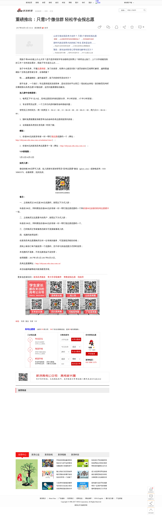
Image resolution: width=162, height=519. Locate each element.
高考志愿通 (30, 329)
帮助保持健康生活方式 (99, 466)
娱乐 (57, 2)
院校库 (81, 277)
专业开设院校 (39, 362)
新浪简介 (43, 498)
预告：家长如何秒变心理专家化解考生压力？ (73, 50)
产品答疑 (119, 498)
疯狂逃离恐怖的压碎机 (99, 474)
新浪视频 (62, 454)
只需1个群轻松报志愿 (87, 36)
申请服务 (91, 354)
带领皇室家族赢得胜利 (64, 460)
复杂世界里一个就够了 (64, 477)
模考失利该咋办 (73, 53)
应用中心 (22, 454)
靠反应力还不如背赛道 (64, 463)
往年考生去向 (39, 363)
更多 (90, 2)
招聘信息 (79, 498)
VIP (35, 321)
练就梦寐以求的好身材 (99, 463)
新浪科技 (75, 454)
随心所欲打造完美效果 (64, 471)
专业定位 (39, 339)
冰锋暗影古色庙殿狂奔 (99, 477)
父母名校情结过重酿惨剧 (81, 46)
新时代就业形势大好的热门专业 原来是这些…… (74, 43)
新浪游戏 (49, 454)
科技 (63, 2)
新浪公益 (35, 454)
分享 (124, 27)
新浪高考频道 (39, 277)
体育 (43, 2)
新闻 (37, 2)
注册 (97, 1)
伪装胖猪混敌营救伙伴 (64, 488)
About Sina (52, 498)
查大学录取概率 (54, 277)
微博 (46, 28)
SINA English (98, 498)
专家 (31, 321)
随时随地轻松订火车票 (99, 488)
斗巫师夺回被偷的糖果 (64, 483)
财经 (50, 2)
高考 (46, 11)
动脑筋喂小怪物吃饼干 (64, 466)
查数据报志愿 (70, 277)
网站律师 (88, 498)
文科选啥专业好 (88, 39)
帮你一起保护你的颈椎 (99, 486)
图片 (76, 2)
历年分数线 (50, 362)
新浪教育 (38, 11)
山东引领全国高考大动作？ (65, 36)
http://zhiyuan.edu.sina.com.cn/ (48, 263)
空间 (116, 27)
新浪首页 (29, 2)
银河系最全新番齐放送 (64, 474)
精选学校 (39, 359)
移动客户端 (128, 2)
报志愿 (54, 136)
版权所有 (84, 505)
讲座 (55, 39)
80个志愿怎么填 (87, 53)
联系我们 (70, 498)
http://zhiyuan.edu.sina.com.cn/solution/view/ (34, 140)
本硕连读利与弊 (60, 53)
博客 (70, 2)
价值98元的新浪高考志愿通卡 (96, 208)
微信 (108, 27)
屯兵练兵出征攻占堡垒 (64, 486)
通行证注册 (109, 498)
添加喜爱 (132, 27)
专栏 (83, 2)
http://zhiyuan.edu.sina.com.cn (72, 146)
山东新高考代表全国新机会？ (70, 39)
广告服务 (62, 498)
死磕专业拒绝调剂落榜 (62, 46)
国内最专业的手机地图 (99, 483)
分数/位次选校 (51, 363)
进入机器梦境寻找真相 (99, 471)
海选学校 (39, 349)
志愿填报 (41, 68)
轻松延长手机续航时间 (99, 460)
